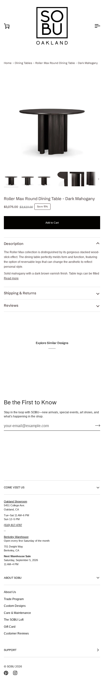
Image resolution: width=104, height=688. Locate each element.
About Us (10, 592)
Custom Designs (15, 605)
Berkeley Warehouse (16, 536)
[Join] (96, 425)
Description (13, 244)
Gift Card (9, 626)
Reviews (11, 305)
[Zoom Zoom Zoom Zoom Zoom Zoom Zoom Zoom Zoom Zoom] (52, 122)
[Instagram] (15, 673)
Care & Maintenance (17, 612)
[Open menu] (93, 26)
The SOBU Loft (13, 619)
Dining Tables (23, 63)
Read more (11, 278)
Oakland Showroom (15, 501)
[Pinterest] (6, 673)
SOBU (11, 666)
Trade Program (14, 599)
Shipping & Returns (20, 293)
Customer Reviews (16, 633)
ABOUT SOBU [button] (13, 577)
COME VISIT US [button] (14, 487)
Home (8, 63)
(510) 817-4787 (13, 525)
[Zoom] (52, 122)
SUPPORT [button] (10, 650)
